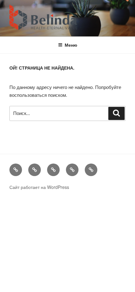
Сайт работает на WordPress (39, 187)
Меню (71, 45)
